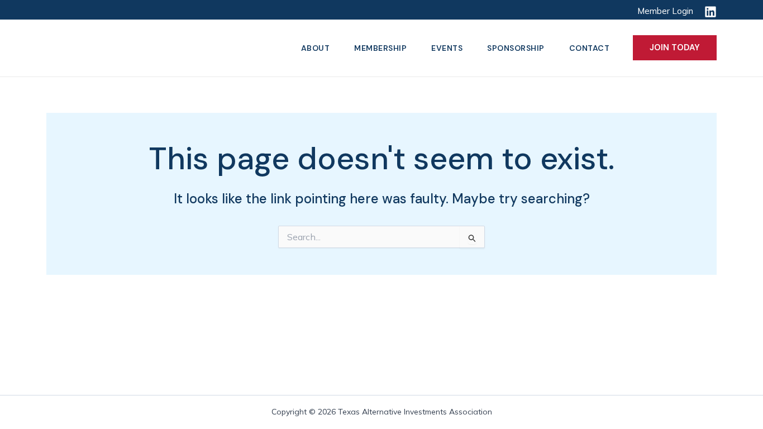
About (315, 48)
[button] (675, 47)
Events (446, 48)
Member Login (665, 11)
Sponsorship (516, 48)
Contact (589, 48)
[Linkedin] (710, 12)
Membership (380, 48)
